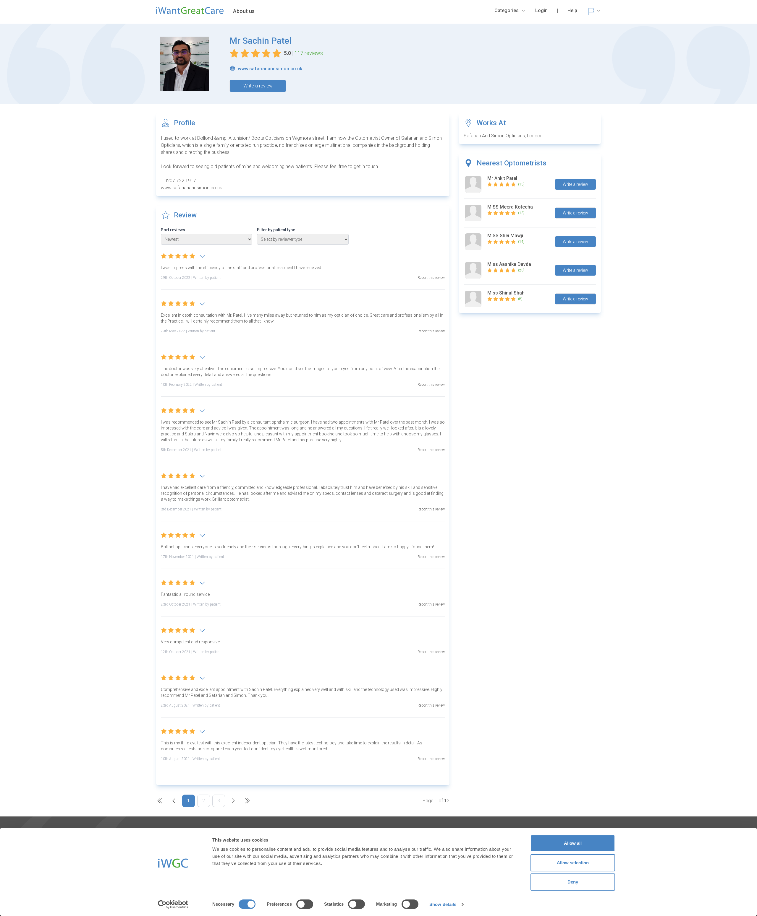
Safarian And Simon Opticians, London (503, 136)
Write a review (258, 86)
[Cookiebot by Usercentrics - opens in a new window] (173, 904)
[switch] (304, 904)
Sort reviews (173, 229)
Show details (442, 904)
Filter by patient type (276, 229)
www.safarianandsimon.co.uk (270, 68)
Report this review (431, 278)
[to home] (190, 13)
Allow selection (573, 862)
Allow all (573, 843)
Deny (572, 881)
